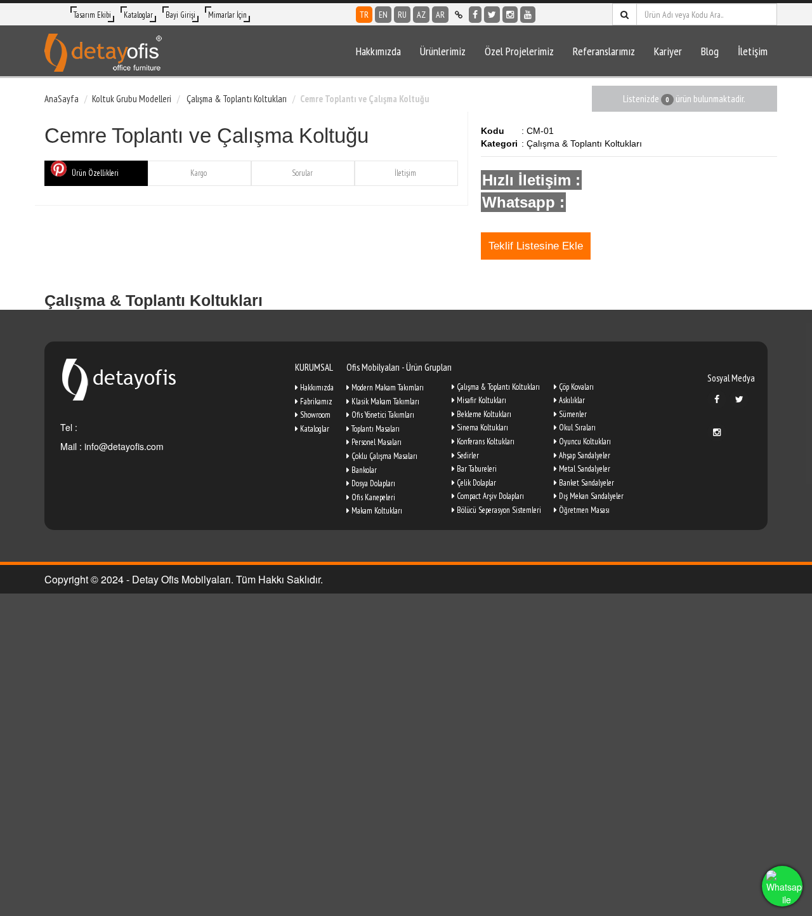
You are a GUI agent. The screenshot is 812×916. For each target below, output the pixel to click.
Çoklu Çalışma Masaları (383, 456)
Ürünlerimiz (443, 51)
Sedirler (467, 455)
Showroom (314, 414)
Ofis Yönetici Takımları (382, 414)
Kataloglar (138, 15)
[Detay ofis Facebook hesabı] (475, 14)
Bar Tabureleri (476, 468)
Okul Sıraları (576, 427)
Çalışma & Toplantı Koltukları (236, 99)
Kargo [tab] (198, 173)
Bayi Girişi (180, 15)
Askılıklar (571, 400)
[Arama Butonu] (624, 14)
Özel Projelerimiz (519, 51)
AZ (421, 14)
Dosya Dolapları (372, 483)
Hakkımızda (378, 51)
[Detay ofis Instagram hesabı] (510, 14)
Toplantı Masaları (375, 428)
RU (402, 14)
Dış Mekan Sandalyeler (590, 496)
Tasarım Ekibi (92, 15)
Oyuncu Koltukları (584, 441)
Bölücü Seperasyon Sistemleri (498, 510)
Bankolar (363, 470)
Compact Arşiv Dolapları (489, 496)
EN (383, 14)
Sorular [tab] (302, 173)
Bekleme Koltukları (483, 414)
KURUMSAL (314, 367)
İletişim (753, 51)
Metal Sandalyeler (583, 468)
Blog (710, 51)
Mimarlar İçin (227, 15)
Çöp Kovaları (575, 387)
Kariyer (668, 51)
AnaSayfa (61, 99)
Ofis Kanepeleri (372, 497)
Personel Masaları (376, 442)
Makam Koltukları (376, 510)
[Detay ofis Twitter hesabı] (492, 14)
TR (364, 14)
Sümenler (572, 414)
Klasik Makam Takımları (384, 401)
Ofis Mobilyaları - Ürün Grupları (399, 367)
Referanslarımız (604, 51)
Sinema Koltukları (481, 427)
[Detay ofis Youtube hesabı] (527, 14)
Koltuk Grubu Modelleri (131, 99)
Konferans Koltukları (484, 441)
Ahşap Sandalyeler (583, 455)
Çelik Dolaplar (475, 482)
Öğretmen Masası (583, 510)
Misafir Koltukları (480, 400)
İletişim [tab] (405, 173)
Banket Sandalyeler (585, 482)
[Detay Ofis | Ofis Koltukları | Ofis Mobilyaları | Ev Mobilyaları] (103, 51)
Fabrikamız (315, 401)
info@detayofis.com (123, 446)
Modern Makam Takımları (387, 387)
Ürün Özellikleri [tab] (95, 173)
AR (440, 14)
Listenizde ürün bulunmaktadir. (684, 99)
